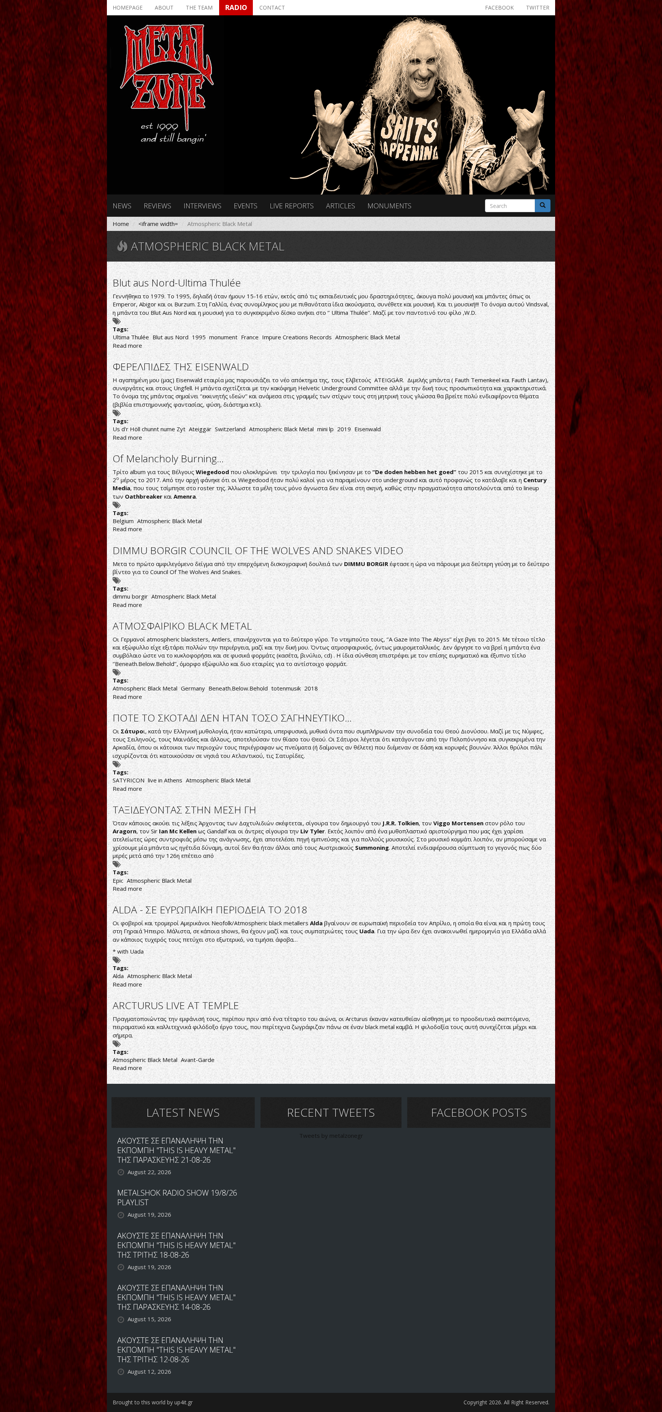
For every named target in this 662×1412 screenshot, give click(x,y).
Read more (127, 345)
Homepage (128, 7)
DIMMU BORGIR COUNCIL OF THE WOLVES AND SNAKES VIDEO (258, 550)
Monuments (389, 205)
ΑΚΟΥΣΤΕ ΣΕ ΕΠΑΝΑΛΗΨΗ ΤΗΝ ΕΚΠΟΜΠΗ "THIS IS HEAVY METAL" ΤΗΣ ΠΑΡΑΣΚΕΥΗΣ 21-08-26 (176, 1150)
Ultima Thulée (131, 337)
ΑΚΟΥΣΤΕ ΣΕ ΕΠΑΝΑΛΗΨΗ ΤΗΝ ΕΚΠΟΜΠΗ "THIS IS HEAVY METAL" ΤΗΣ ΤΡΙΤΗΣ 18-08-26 (176, 1245)
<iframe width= (158, 223)
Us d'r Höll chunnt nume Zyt (149, 429)
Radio (236, 7)
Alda (118, 976)
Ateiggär (200, 429)
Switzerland (230, 429)
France (250, 337)
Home (121, 223)
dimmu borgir (130, 596)
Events (245, 205)
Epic (118, 880)
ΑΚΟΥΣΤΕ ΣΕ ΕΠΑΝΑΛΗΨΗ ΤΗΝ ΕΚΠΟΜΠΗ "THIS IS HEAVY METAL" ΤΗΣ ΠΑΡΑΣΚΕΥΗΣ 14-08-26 (176, 1297)
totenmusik (286, 688)
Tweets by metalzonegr (331, 1135)
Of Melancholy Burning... (168, 458)
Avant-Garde (198, 1059)
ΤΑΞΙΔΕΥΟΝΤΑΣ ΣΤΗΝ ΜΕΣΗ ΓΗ (184, 809)
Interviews (202, 205)
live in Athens (165, 780)
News (122, 205)
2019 (344, 429)
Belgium (123, 521)
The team (199, 7)
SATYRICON (128, 780)
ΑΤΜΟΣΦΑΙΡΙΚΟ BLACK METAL (182, 626)
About (164, 7)
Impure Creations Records (297, 337)
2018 (311, 688)
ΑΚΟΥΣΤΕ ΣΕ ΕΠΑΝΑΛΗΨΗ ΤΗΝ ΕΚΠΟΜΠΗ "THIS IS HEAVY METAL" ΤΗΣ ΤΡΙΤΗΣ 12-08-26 (176, 1350)
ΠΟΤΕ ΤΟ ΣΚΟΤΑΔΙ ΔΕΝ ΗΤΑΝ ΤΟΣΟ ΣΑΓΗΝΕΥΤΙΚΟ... (232, 718)
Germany (193, 688)
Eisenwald (367, 429)
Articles (340, 205)
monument (223, 337)
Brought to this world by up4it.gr (153, 1402)
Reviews (157, 205)
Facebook (499, 7)
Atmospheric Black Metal (367, 337)
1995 (199, 337)
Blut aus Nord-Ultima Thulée (177, 283)
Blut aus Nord (170, 337)
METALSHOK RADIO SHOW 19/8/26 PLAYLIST (177, 1197)
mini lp (325, 429)
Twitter (537, 7)
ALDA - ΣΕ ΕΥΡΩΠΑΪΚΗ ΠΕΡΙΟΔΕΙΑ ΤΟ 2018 (210, 909)
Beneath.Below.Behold (238, 688)
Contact (272, 7)
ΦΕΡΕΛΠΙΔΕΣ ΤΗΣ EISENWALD (181, 366)
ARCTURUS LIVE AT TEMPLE (176, 1005)
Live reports (292, 205)
